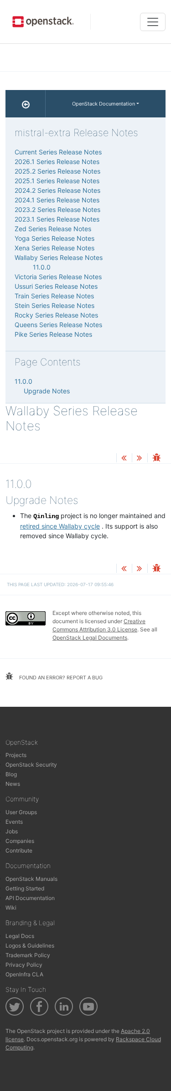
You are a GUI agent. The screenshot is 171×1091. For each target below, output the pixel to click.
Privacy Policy (23, 964)
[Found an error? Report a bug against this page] (156, 458)
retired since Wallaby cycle (60, 526)
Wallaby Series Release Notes (59, 257)
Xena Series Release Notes (54, 248)
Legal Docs (19, 935)
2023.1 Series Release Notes (57, 219)
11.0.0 (42, 267)
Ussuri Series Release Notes (56, 286)
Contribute (18, 850)
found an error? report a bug (60, 677)
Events (14, 821)
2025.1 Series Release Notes (57, 181)
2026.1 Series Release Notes (57, 161)
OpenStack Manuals (31, 878)
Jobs (11, 831)
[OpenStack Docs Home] (25, 103)
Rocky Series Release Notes (56, 315)
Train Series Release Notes (54, 296)
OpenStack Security (31, 764)
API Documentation (30, 898)
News (12, 783)
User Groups (21, 812)
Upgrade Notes (47, 391)
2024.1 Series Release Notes (57, 200)
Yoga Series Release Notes (54, 238)
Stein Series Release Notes (54, 305)
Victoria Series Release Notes (58, 277)
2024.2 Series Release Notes (57, 190)
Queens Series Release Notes (58, 324)
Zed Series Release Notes (53, 229)
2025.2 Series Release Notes (57, 171)
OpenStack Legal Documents (89, 637)
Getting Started (24, 888)
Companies (19, 840)
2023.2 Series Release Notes (57, 209)
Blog (11, 774)
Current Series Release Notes (58, 152)
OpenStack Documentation (103, 104)
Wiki (10, 907)
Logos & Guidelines (29, 945)
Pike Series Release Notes (53, 334)
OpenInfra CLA (24, 974)
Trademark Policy (27, 955)
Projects (15, 755)
